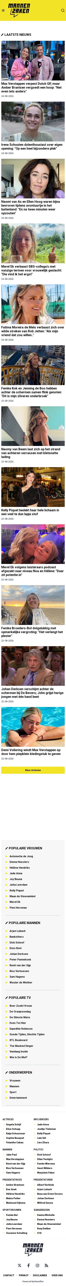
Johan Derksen (19, 953)
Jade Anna (16, 873)
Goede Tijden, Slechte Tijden (27, 1034)
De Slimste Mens (20, 1017)
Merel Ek (15, 901)
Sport (13, 1092)
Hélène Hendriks (20, 867)
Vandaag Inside (19, 1051)
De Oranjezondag (20, 1011)
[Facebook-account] (28, 1265)
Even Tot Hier (18, 1022)
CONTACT (8, 1275)
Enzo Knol (15, 948)
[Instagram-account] (37, 1265)
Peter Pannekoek (20, 959)
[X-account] (19, 1265)
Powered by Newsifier (33, 1281)
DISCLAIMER (40, 1275)
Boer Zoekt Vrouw (21, 1005)
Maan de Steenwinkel (22, 896)
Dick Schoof (17, 942)
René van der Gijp (20, 965)
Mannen (14, 1086)
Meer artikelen (33, 770)
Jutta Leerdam (18, 884)
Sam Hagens (17, 976)
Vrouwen (15, 1080)
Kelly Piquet (17, 890)
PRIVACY (23, 1275)
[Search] (63, 10)
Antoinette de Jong (21, 856)
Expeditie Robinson (21, 1028)
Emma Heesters (19, 861)
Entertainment (18, 1097)
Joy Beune (16, 879)
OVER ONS (57, 1275)
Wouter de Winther (21, 982)
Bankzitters (17, 936)
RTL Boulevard (18, 1040)
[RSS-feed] (46, 1265)
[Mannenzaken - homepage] (19, 10)
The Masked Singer (21, 1045)
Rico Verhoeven (19, 971)
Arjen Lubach (17, 931)
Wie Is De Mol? (18, 1057)
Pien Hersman (18, 907)
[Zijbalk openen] (3, 10)
